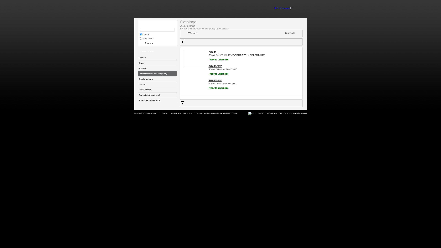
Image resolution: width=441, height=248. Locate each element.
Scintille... (143, 68)
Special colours (146, 79)
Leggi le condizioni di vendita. (208, 113)
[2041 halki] (299, 33)
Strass (141, 63)
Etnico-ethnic (145, 90)
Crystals (142, 58)
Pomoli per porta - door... (150, 100)
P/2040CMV (215, 66)
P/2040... (213, 52)
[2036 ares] (184, 33)
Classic (142, 84)
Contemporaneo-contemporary (153, 74)
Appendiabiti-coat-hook (149, 95)
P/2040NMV (215, 80)
